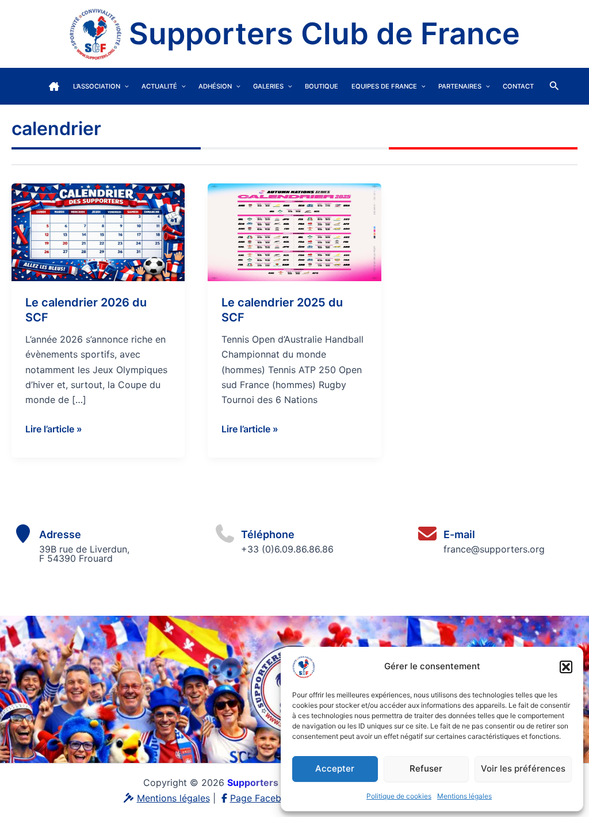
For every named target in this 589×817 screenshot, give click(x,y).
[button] (566, 667)
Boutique (321, 86)
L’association (96, 86)
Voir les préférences (523, 768)
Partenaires (459, 86)
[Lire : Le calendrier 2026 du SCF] (98, 231)
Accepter (334, 768)
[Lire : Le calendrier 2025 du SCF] (294, 231)
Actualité (159, 86)
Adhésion (215, 86)
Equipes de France (384, 86)
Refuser (426, 768)
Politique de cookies (398, 796)
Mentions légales (464, 796)
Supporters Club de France (324, 34)
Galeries (268, 86)
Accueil (54, 86)
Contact (518, 86)
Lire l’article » (53, 429)
